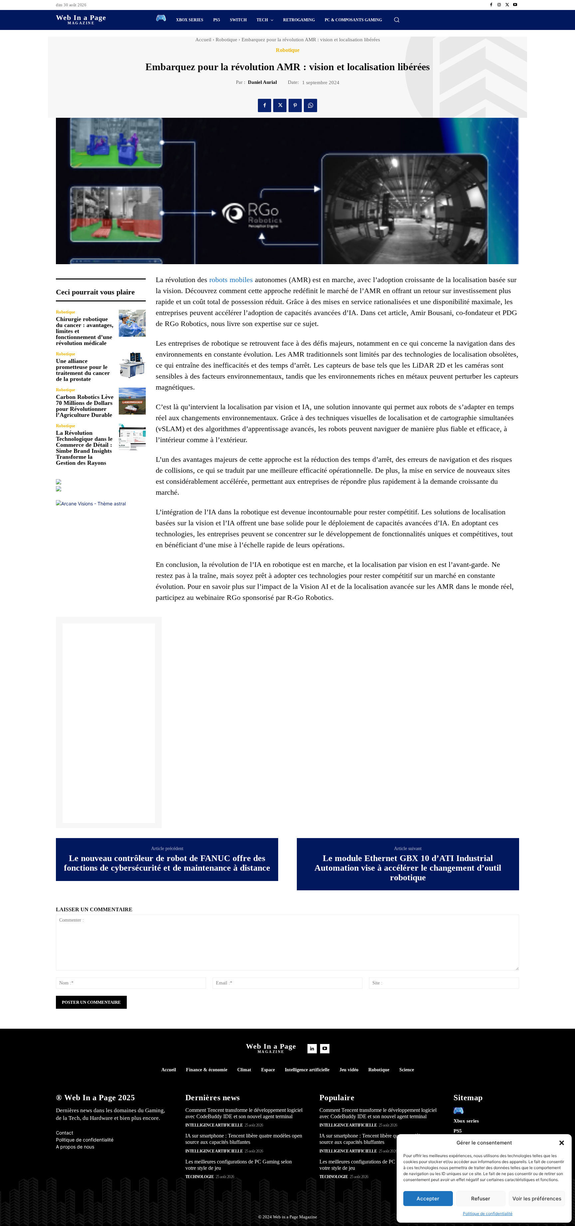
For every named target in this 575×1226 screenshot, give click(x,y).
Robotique (226, 39)
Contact (64, 1133)
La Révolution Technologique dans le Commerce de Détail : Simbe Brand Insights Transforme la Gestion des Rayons (84, 448)
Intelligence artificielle (214, 1125)
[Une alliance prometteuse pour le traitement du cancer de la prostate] (132, 365)
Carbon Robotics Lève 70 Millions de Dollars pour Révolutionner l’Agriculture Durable (84, 406)
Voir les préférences (536, 1198)
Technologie (199, 1176)
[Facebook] (491, 5)
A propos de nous (75, 1146)
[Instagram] (499, 5)
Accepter (428, 1198)
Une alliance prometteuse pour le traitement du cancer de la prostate (83, 370)
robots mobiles (231, 279)
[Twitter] (507, 5)
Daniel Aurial (262, 82)
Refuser (480, 1198)
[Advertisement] (109, 723)
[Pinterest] (295, 105)
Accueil (203, 39)
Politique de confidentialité (487, 1213)
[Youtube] (515, 5)
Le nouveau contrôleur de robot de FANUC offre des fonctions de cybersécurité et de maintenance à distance (167, 863)
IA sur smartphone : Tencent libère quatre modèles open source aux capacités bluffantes (243, 1139)
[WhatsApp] (310, 105)
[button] (561, 1142)
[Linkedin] (312, 1048)
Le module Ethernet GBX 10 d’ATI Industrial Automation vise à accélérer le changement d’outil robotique (407, 868)
